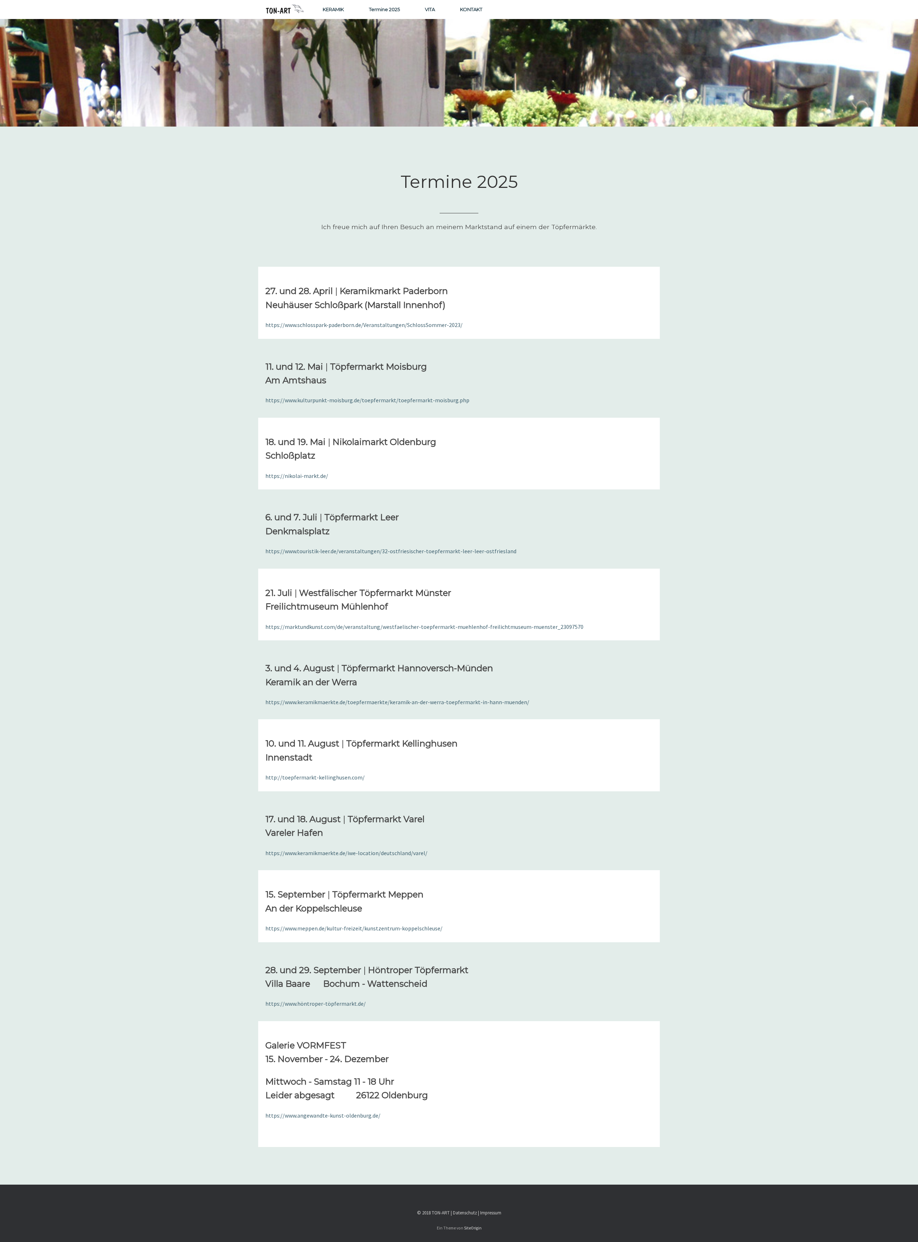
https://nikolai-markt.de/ (296, 475)
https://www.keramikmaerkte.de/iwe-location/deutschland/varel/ (346, 853)
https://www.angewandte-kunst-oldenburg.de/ (322, 1115)
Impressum (490, 1213)
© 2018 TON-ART (433, 1213)
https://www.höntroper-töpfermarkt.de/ (315, 1003)
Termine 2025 (384, 9)
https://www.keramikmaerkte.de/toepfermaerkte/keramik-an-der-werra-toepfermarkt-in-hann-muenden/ (397, 702)
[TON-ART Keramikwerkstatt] (285, 9)
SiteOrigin (473, 1228)
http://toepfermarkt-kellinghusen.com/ (315, 777)
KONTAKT (471, 9)
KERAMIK (333, 9)
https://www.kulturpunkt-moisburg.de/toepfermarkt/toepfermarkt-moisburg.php (367, 400)
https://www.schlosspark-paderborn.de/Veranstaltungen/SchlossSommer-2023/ (364, 324)
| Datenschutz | (465, 1213)
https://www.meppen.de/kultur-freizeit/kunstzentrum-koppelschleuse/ (354, 928)
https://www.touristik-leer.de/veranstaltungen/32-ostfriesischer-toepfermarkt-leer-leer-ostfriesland (390, 551)
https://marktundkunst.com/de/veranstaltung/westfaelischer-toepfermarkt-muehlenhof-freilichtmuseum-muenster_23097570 (424, 626)
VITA (430, 9)
